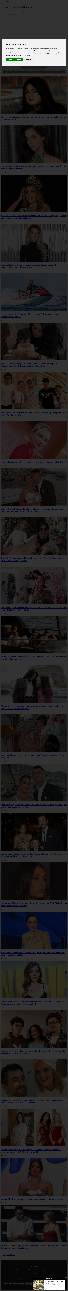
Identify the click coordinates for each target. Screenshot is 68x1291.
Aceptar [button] (10, 59)
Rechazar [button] (18, 59)
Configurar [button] (28, 59)
